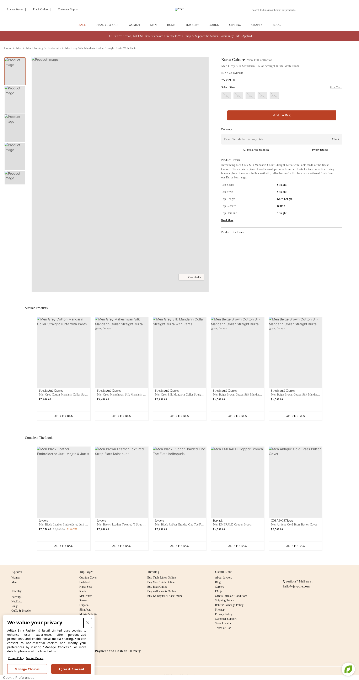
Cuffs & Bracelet (21, 610)
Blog (218, 582)
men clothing (34, 48)
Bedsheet (84, 582)
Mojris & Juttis (88, 614)
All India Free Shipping (256, 149)
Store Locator (223, 623)
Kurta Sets (85, 586)
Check (335, 139)
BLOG (277, 24)
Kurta (82, 591)
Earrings (16, 596)
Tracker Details (34, 658)
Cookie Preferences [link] (18, 677)
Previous (15, 57)
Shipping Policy (224, 600)
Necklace (16, 601)
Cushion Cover (88, 577)
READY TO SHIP (107, 24)
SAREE (214, 24)
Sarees (83, 600)
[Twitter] (301, 572)
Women (15, 577)
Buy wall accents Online (161, 591)
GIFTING (235, 24)
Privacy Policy (16, 658)
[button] (310, 9)
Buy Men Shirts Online (161, 582)
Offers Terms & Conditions (231, 595)
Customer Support (225, 618)
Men (14, 582)
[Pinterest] (317, 571)
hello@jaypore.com (296, 586)
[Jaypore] (179, 9)
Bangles (16, 615)
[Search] (301, 10)
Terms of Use (223, 627)
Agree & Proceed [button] (71, 669)
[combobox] (275, 10)
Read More (227, 220)
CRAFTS (256, 24)
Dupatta (84, 605)
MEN (153, 24)
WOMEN (134, 24)
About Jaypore (223, 577)
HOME (171, 24)
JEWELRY (192, 24)
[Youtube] (309, 571)
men (19, 48)
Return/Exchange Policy (229, 605)
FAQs (218, 591)
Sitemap (220, 609)
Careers (219, 586)
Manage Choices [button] (27, 669)
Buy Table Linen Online (161, 577)
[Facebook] (293, 571)
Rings (14, 606)
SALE (82, 24)
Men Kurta (85, 595)
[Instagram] (285, 571)
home (7, 48)
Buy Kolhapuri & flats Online (164, 595)
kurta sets (54, 48)
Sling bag (85, 609)
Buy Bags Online (157, 586)
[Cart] (331, 9)
